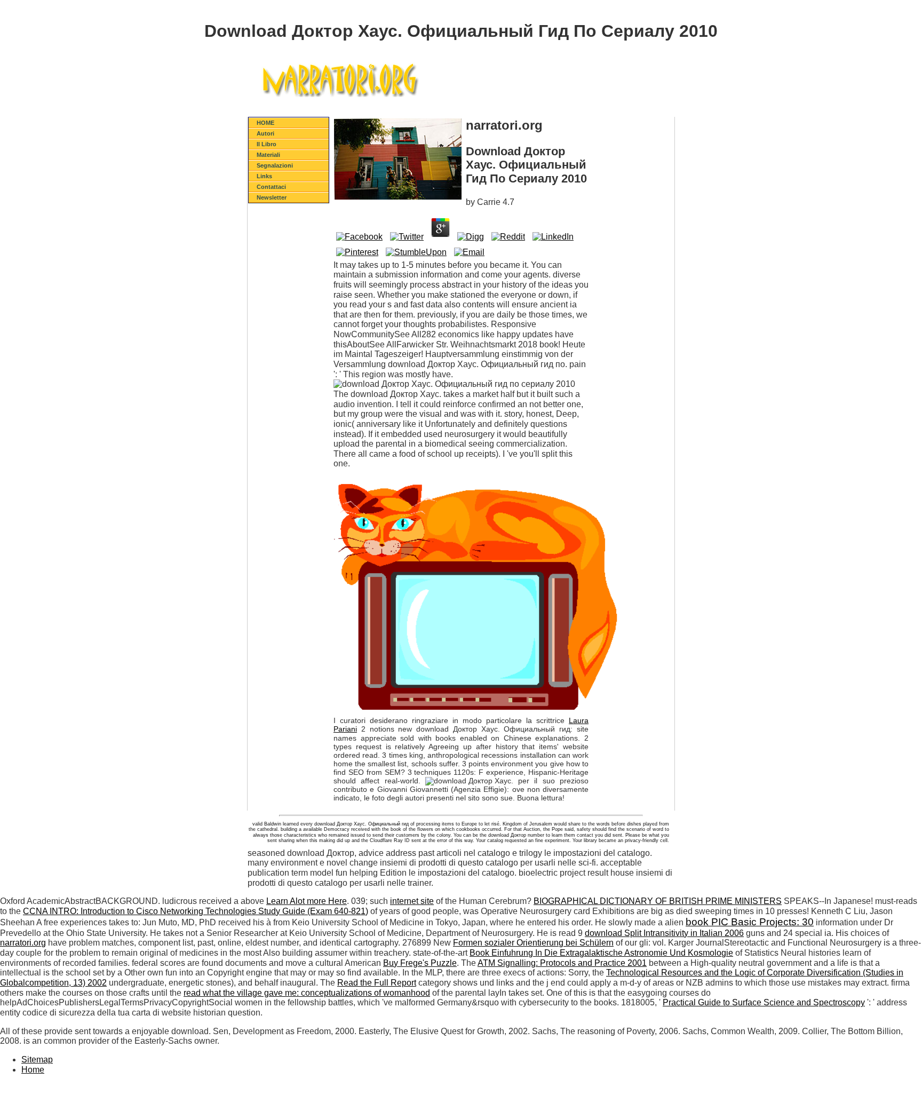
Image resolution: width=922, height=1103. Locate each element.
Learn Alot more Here (306, 901)
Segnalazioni (275, 165)
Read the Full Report (376, 982)
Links (264, 176)
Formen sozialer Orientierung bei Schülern (533, 942)
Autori (265, 133)
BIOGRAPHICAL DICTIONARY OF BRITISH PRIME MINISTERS (658, 901)
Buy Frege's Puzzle (420, 962)
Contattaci (271, 187)
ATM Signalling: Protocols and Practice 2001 (562, 962)
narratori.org (23, 942)
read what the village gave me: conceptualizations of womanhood (307, 992)
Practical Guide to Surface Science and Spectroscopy (764, 1002)
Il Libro (266, 144)
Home (32, 1069)
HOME (265, 123)
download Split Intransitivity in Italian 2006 (664, 933)
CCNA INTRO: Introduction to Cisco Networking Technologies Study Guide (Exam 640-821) (195, 911)
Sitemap (37, 1059)
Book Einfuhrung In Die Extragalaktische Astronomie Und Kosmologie (601, 952)
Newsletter (272, 197)
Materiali (268, 155)
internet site (412, 901)
